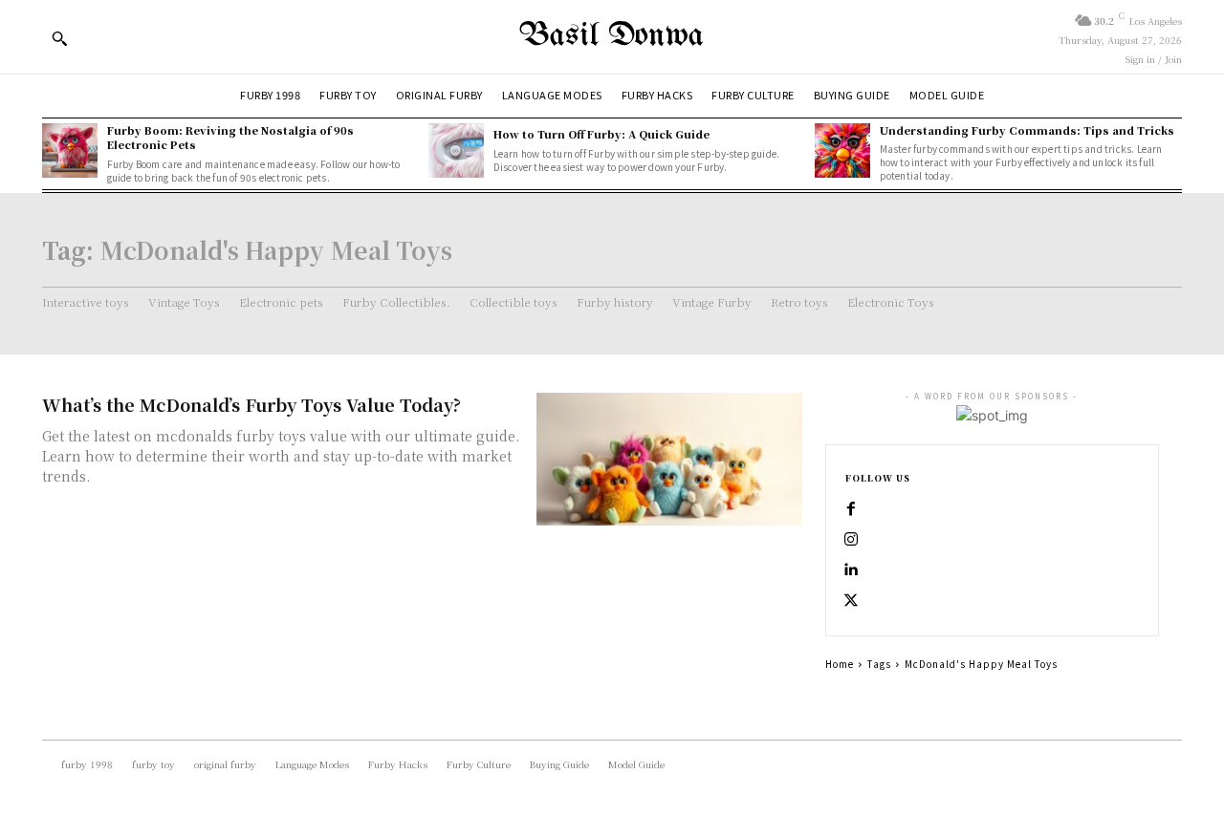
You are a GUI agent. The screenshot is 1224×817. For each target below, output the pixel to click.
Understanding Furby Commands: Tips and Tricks (1027, 130)
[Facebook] (851, 509)
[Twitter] (851, 601)
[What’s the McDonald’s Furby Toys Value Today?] (669, 459)
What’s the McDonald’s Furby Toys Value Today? (251, 404)
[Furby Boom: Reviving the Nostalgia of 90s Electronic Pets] (70, 151)
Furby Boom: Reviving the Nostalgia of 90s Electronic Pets (230, 137)
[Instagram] (851, 540)
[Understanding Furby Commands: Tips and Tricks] (842, 151)
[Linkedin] (851, 570)
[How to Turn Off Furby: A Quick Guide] (456, 151)
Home (839, 663)
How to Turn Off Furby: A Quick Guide (601, 133)
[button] (59, 38)
